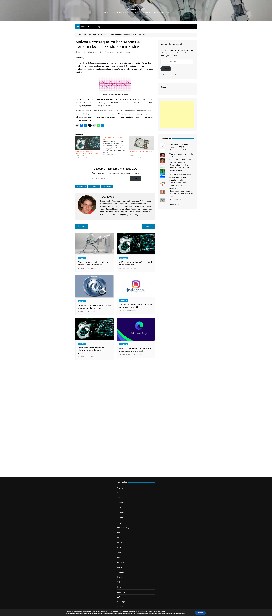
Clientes (120, 503)
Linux (119, 552)
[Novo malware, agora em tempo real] (115, 145)
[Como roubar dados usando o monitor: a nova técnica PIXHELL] (87, 143)
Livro (104, 27)
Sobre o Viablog (94, 27)
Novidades (87, 34)
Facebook (120, 518)
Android (120, 488)
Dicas (119, 508)
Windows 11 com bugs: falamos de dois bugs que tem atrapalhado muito (181, 177)
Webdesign (121, 607)
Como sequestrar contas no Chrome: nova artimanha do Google (91, 350)
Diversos (120, 513)
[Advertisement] (177, 114)
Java (118, 537)
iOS (118, 532)
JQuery (119, 547)
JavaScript (121, 542)
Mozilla (119, 567)
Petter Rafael (81, 52)
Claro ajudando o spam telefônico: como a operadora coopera (180, 185)
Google (119, 523)
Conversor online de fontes (179, 150)
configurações (127, 614)
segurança (94, 186)
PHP (118, 582)
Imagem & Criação (124, 527)
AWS (119, 498)
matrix (82, 268)
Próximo (147, 226)
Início (83, 27)
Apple (119, 493)
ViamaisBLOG (136, 9)
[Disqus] (115, 391)
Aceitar (200, 613)
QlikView (120, 587)
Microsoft (120, 562)
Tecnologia (126, 52)
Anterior (83, 226)
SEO (118, 597)
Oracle (119, 577)
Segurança (118, 52)
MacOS (120, 557)
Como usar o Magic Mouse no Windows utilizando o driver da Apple (181, 193)
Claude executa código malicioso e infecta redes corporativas (178, 202)
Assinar (135, 178)
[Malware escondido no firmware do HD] (141, 143)
